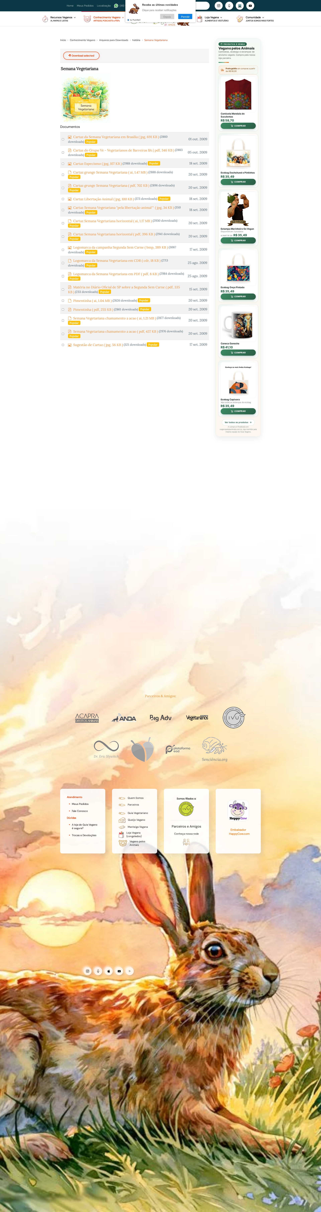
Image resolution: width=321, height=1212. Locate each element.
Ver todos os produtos (236, 422)
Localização (104, 5)
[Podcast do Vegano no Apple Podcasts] (109, 971)
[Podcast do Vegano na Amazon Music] (130, 971)
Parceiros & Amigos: (160, 696)
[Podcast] (229, 6)
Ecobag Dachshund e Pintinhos (238, 172)
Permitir (185, 16)
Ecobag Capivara (230, 399)
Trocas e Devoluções (84, 835)
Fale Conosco (80, 811)
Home (70, 5)
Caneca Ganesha (230, 343)
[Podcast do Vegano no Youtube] (119, 971)
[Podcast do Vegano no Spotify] (98, 971)
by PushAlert (135, 19)
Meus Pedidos (85, 5)
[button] (59, 18)
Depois (167, 16)
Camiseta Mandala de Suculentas (233, 115)
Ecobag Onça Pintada (232, 287)
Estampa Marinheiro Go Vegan (237, 228)
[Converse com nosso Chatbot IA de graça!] (240, 6)
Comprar (240, 126)
